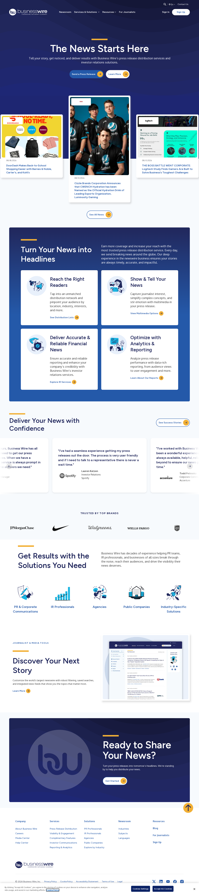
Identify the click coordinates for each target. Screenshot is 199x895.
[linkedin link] (161, 881)
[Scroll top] (188, 808)
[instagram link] (182, 881)
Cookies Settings (140, 889)
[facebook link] (175, 881)
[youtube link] (168, 881)
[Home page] (28, 12)
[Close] (194, 889)
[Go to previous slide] (9, 466)
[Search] (165, 4)
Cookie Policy (52, 890)
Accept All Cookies (163, 889)
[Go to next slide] (190, 466)
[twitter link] (154, 881)
